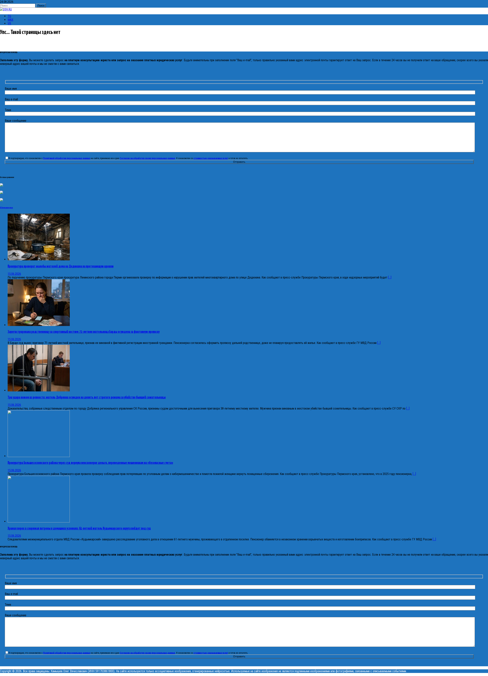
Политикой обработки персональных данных (66, 158)
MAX (10, 20)
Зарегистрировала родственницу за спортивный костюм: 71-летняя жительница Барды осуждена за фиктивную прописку (84, 332)
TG (9, 16)
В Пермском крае (6, 208)
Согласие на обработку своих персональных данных (147, 158)
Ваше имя (11, 88)
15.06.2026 (14, 274)
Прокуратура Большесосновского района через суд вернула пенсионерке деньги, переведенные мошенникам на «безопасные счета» (90, 463)
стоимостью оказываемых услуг (210, 158)
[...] (389, 277)
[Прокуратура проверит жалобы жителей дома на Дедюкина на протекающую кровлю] (39, 259)
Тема (8, 110)
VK (9, 23)
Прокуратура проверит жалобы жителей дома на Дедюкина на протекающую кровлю (61, 266)
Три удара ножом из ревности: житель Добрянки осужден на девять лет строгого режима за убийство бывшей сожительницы (87, 397)
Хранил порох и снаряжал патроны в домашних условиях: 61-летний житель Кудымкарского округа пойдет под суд (79, 528)
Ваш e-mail (11, 99)
